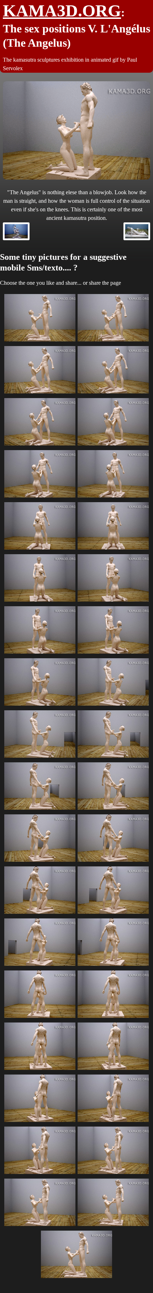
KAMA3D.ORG (62, 10)
